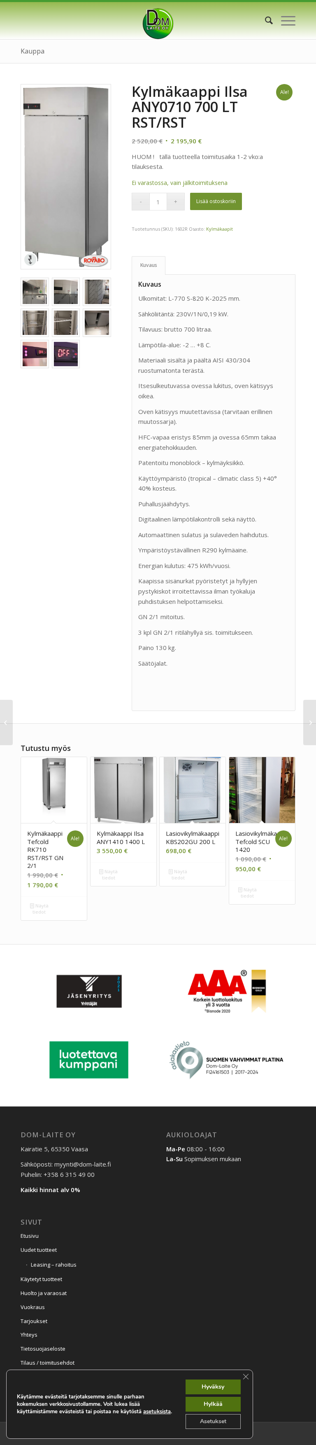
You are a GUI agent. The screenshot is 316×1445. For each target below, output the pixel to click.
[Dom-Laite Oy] (158, 20)
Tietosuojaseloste (43, 1348)
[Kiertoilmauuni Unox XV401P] (309, 722)
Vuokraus (33, 1307)
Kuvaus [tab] (148, 265)
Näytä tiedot (41, 909)
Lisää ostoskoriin (216, 201)
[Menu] (284, 20)
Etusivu (30, 1235)
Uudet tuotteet (39, 1249)
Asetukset (213, 1421)
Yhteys (29, 1334)
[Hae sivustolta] (265, 20)
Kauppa (32, 51)
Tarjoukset (34, 1321)
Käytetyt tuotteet (41, 1279)
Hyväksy (213, 1387)
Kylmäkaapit (219, 229)
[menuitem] (265, 20)
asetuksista (157, 1411)
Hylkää (213, 1404)
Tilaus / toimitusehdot (47, 1362)
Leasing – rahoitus (54, 1264)
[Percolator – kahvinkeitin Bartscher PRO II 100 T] (6, 722)
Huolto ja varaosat (44, 1293)
